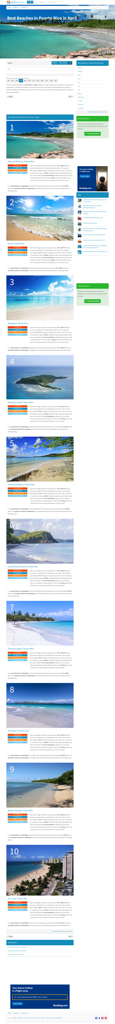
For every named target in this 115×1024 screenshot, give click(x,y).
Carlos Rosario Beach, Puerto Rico (23, 566)
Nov (51, 80)
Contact (33, 1018)
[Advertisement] (40, 107)
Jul (33, 80)
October (80, 101)
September (81, 97)
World (9, 7)
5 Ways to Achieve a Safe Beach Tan (94, 240)
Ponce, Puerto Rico (16, 243)
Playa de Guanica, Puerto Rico (21, 161)
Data (29, 1018)
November (80, 104)
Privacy (43, 1018)
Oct (47, 80)
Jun (29, 80)
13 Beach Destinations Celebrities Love (95, 251)
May (25, 80)
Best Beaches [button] (52, 2)
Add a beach (58, 1018)
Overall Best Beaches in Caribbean (17, 951)
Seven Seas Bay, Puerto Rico (20, 810)
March (79, 75)
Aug (38, 80)
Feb (12, 80)
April (79, 79)
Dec (56, 80)
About (25, 1018)
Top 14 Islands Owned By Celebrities (94, 234)
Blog (36, 2)
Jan (8, 80)
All (70, 63)
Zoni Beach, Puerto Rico (18, 730)
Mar (17, 80)
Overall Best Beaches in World (16, 954)
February (80, 71)
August (80, 93)
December (80, 108)
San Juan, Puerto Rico (17, 898)
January (80, 67)
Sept (42, 80)
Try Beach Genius (93, 133)
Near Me (55, 63)
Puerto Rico (24, 7)
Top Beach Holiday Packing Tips (93, 217)
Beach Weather (19, 1018)
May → (70, 96)
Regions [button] (42, 2)
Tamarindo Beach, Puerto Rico (21, 484)
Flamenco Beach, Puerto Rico (21, 648)
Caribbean (16, 7)
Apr (21, 80)
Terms (38, 1018)
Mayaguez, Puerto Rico (18, 323)
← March (10, 96)
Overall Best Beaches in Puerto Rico (62, 931)
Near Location (63, 63)
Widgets (48, 1018)
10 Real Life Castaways (90, 223)
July (79, 90)
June (79, 86)
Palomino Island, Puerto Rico (20, 402)
